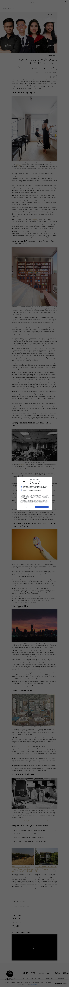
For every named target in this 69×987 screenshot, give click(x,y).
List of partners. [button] (24, 498)
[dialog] (34, 493)
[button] (34, 493)
